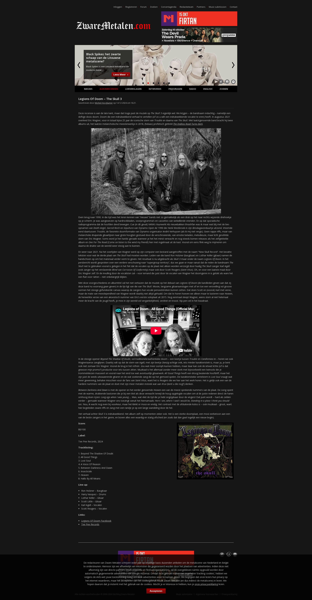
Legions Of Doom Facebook (96, 520)
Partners (201, 6)
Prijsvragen (175, 88)
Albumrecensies (109, 88)
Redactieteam (186, 6)
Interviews (155, 88)
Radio (192, 88)
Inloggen (118, 6)
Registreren (131, 6)
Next (233, 65)
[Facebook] (221, 81)
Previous (79, 65)
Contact (233, 6)
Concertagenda (168, 6)
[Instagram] (227, 81)
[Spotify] (233, 81)
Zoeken (154, 6)
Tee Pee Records (90, 524)
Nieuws (88, 88)
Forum (143, 6)
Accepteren (156, 591)
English (207, 88)
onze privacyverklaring (206, 584)
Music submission (217, 6)
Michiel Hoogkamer (104, 103)
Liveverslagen (133, 88)
